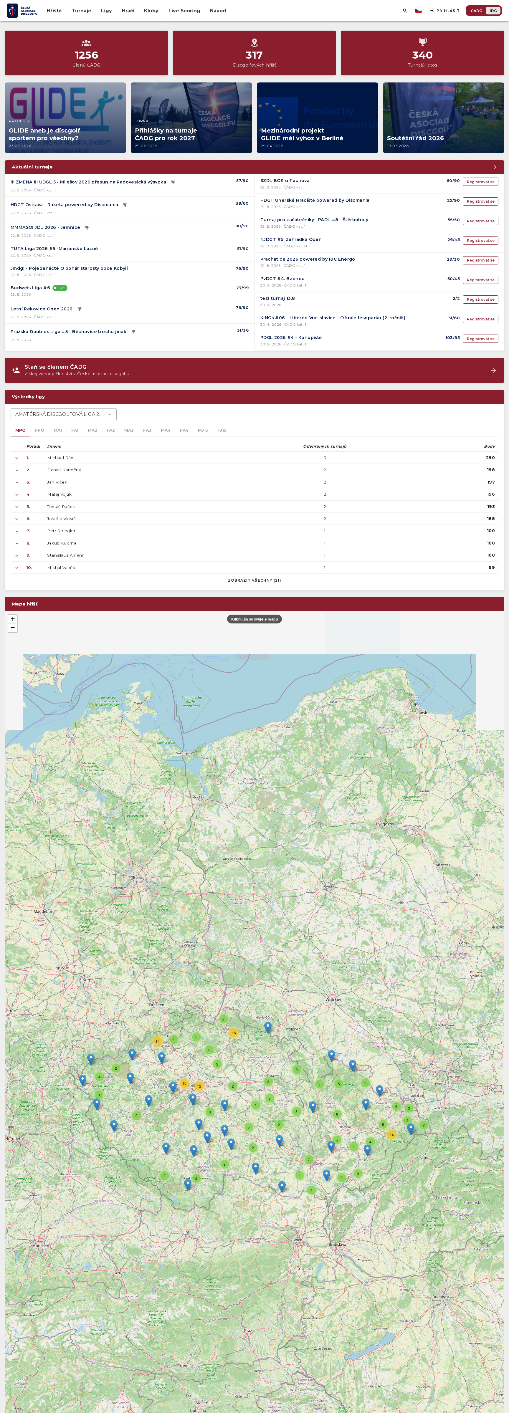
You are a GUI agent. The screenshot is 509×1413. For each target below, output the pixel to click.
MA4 (166, 430)
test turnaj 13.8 (277, 298)
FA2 (111, 430)
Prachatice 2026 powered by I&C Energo (307, 259)
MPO (20, 430)
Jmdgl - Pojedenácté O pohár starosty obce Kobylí (69, 268)
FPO (39, 430)
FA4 (184, 430)
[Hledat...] (405, 10)
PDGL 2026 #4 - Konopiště (291, 337)
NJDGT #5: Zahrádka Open (291, 239)
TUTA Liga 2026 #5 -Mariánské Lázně (54, 248)
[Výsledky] (173, 182)
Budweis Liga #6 (30, 287)
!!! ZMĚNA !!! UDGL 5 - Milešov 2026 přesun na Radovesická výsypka (88, 182)
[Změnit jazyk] (419, 10)
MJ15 (203, 430)
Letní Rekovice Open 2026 (42, 309)
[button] (279, 1141)
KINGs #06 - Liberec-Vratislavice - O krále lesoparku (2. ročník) (333, 317)
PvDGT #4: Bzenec (282, 278)
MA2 (92, 430)
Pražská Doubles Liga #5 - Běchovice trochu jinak (68, 331)
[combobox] (64, 414)
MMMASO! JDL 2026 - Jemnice (45, 227)
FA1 (74, 430)
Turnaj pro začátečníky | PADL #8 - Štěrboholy (314, 219)
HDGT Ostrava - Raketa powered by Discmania (64, 204)
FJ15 (221, 430)
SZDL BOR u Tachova (285, 180)
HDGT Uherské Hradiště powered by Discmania (315, 200)
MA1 (58, 430)
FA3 (147, 430)
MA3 (129, 430)
